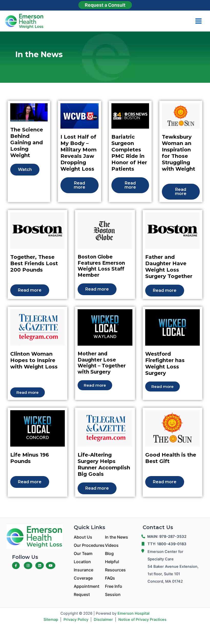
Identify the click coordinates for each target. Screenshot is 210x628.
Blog (109, 553)
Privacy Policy (76, 619)
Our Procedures (89, 545)
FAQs (110, 578)
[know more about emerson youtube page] (50, 565)
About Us (83, 537)
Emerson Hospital (134, 613)
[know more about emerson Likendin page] (39, 565)
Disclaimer (103, 619)
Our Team (83, 553)
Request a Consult (105, 5)
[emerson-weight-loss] (34, 536)
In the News (116, 537)
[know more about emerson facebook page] (16, 565)
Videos (112, 545)
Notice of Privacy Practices (142, 619)
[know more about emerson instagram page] (28, 565)
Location (82, 561)
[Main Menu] (198, 21)
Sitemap (51, 619)
